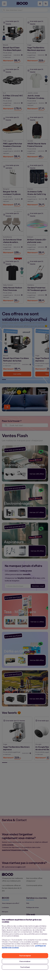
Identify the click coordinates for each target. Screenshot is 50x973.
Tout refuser (25, 967)
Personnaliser (25, 961)
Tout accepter (25, 955)
